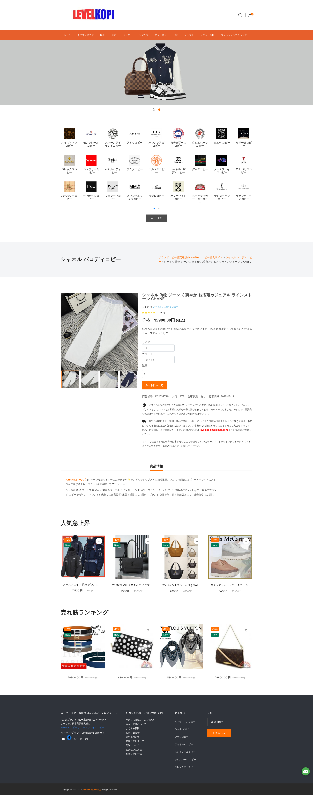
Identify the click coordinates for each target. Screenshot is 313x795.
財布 (114, 35)
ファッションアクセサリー (235, 35)
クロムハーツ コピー (185, 759)
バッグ (126, 35)
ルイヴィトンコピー (185, 721)
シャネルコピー (183, 729)
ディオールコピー (184, 744)
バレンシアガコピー (185, 767)
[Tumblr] (69, 737)
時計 (102, 35)
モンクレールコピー (185, 752)
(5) (164, 312)
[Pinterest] (80, 739)
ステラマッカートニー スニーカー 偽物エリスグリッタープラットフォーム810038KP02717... (230, 585)
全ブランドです (85, 35)
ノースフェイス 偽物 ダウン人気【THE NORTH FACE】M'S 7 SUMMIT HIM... (83, 584)
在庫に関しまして (135, 741)
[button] (154, 109)
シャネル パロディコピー (165, 306)
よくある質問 (133, 728)
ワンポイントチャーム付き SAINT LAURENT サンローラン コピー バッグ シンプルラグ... (181, 585)
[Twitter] (75, 739)
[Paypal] (63, 739)
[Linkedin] (86, 739)
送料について (133, 736)
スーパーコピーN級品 (91, 789)
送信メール (220, 733)
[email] (306, 771)
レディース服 (207, 35)
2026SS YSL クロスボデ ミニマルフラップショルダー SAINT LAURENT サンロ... (132, 585)
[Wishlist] (99, 541)
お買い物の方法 (134, 753)
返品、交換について (136, 724)
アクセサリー (162, 35)
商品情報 (156, 466)
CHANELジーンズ (76, 479)
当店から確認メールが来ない (141, 719)
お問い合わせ (133, 732)
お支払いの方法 (134, 749)
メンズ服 (189, 35)
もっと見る (156, 218)
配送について (133, 745)
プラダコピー (181, 736)
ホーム (67, 35)
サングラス (142, 35)
